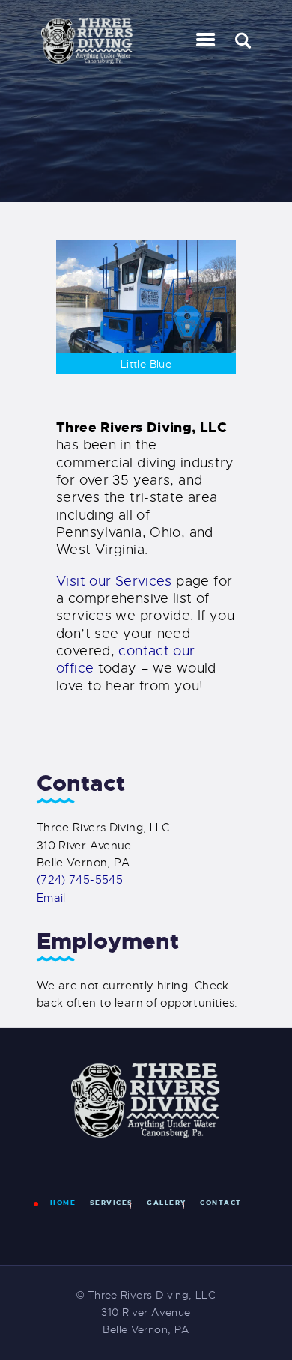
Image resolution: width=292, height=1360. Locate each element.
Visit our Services (114, 581)
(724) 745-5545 (80, 880)
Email (51, 898)
